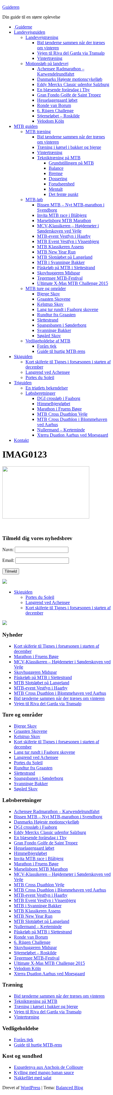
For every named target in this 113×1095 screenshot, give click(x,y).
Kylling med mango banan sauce (44, 1072)
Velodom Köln (50, 121)
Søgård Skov (49, 335)
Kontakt (21, 440)
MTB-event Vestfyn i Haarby (64, 236)
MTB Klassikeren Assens (60, 246)
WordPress (30, 1087)
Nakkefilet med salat (32, 1077)
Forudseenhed (61, 183)
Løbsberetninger (40, 393)
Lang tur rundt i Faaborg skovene (67, 309)
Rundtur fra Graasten (56, 314)
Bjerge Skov (48, 293)
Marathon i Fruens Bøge (59, 408)
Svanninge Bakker (54, 330)
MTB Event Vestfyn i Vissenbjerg (68, 241)
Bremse (56, 173)
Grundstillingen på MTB (71, 162)
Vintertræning (49, 58)
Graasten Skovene (53, 298)
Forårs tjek (47, 346)
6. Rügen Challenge (55, 110)
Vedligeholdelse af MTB (47, 340)
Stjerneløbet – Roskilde (58, 115)
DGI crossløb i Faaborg (58, 398)
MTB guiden (26, 126)
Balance (56, 168)
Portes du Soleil (39, 377)
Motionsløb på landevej (46, 63)
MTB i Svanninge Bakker (61, 262)
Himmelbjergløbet (53, 403)
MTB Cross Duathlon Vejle (62, 414)
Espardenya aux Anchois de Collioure (48, 1067)
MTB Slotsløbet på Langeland (64, 257)
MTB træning (38, 131)
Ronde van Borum (54, 105)
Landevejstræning (41, 37)
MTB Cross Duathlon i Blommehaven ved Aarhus (60, 693)
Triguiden (23, 382)
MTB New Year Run (56, 251)
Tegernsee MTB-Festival (60, 278)
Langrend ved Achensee (47, 372)
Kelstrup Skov (50, 304)
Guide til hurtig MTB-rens (61, 351)
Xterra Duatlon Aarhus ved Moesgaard (72, 435)
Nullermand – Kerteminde (61, 429)
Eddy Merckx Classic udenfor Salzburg (73, 84)
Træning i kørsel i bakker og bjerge (69, 147)
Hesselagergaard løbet (57, 100)
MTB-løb (34, 199)
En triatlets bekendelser (46, 387)
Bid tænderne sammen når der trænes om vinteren (59, 698)
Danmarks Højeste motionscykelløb (69, 79)
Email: (8, 560)
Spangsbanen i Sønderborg (61, 325)
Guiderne (23, 26)
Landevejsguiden (29, 32)
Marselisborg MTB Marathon (64, 220)
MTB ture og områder (45, 288)
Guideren (10, 7)
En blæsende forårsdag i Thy (63, 89)
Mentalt (56, 189)
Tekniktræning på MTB (59, 157)
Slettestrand (47, 319)
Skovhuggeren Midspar (58, 272)
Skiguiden (23, 356)
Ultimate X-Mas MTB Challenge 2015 (72, 283)
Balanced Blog (69, 1087)
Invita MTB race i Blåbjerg (62, 215)
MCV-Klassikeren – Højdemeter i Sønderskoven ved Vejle (68, 228)
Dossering (58, 178)
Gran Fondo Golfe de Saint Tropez (69, 94)
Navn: (8, 549)
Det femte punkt (63, 194)
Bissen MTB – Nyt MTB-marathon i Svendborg (58, 816)
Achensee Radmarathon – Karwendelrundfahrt (60, 71)
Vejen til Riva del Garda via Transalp (71, 53)
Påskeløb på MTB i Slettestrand (66, 267)
